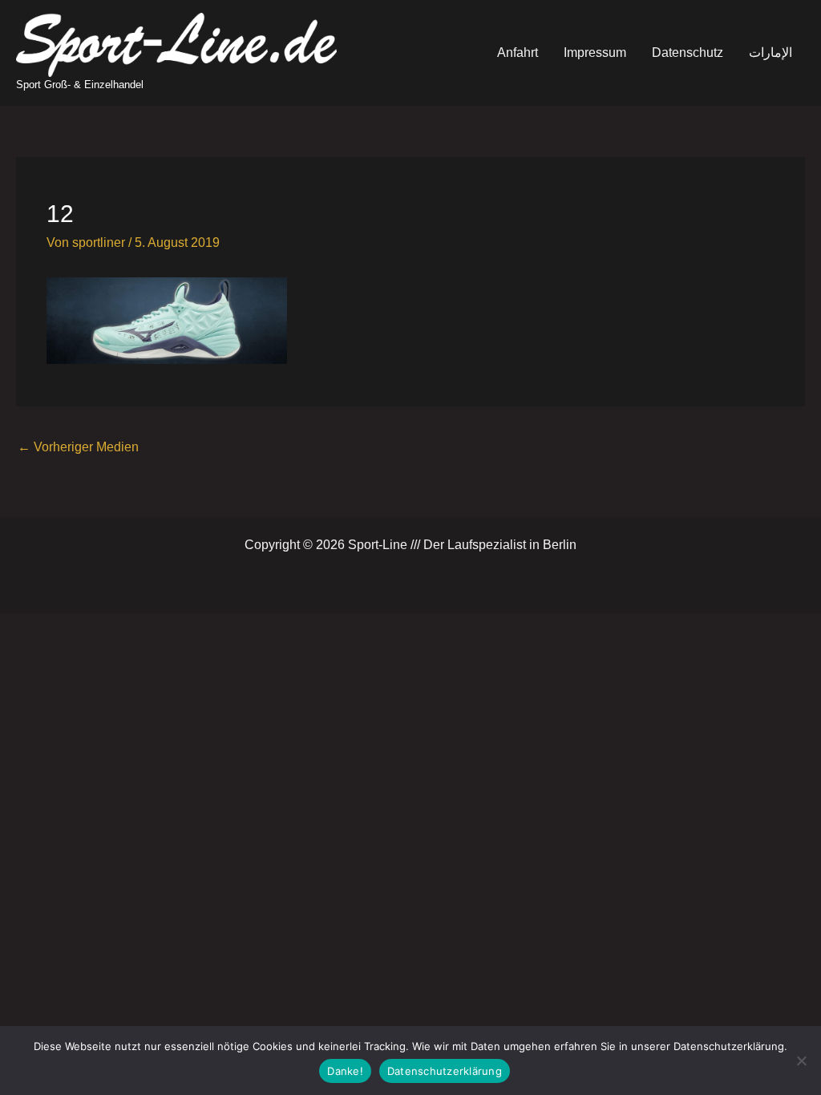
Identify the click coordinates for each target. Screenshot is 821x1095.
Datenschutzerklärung (444, 1071)
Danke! (345, 1071)
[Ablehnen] (801, 1061)
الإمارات (770, 52)
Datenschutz (687, 52)
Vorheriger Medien (78, 447)
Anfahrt (517, 52)
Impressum (595, 52)
